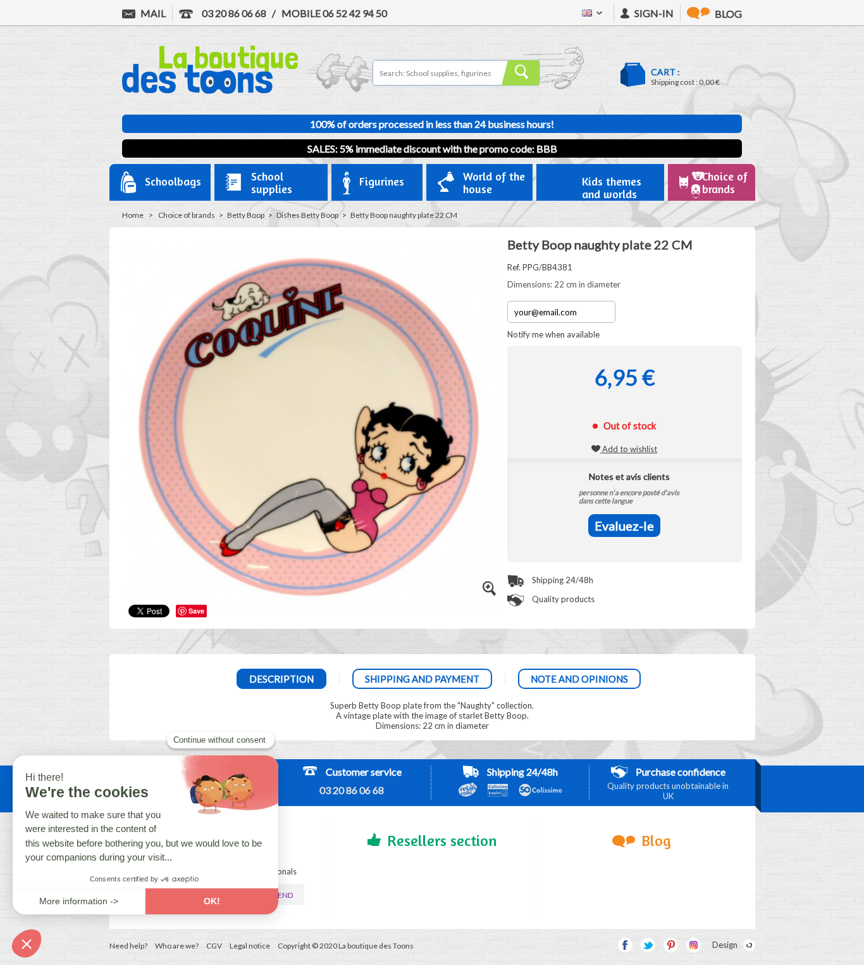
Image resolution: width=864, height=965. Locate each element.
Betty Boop (245, 215)
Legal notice (250, 945)
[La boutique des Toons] (210, 90)
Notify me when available (553, 334)
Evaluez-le (624, 525)
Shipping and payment (422, 678)
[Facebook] (625, 945)
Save (196, 610)
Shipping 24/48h (561, 580)
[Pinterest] (670, 945)
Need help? (128, 945)
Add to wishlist (628, 449)
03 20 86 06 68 (233, 13)
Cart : (665, 71)
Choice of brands (186, 215)
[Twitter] (648, 945)
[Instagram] (693, 945)
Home (133, 215)
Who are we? (177, 945)
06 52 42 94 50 (334, 13)
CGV (214, 945)
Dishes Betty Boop (307, 215)
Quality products (562, 599)
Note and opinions (579, 678)
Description (281, 678)
